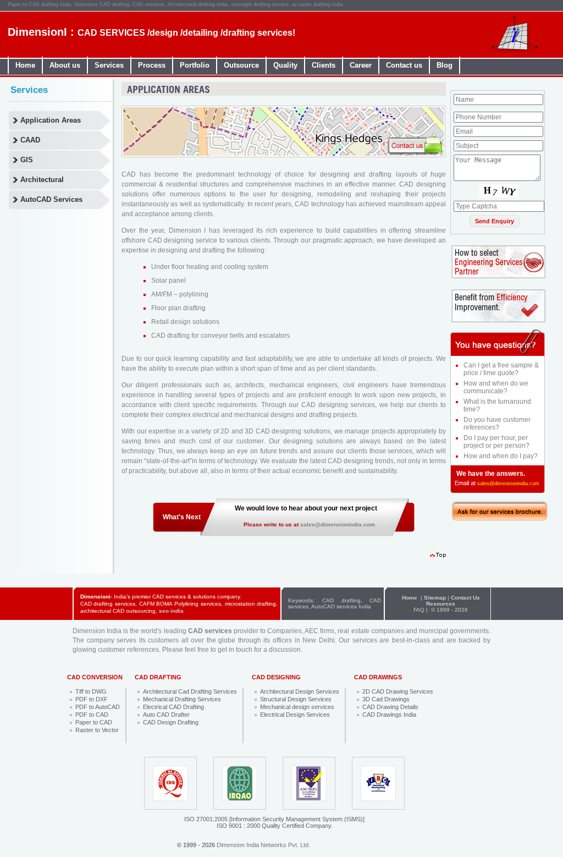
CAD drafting (341, 600)
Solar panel (168, 280)
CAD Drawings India (389, 714)
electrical (205, 415)
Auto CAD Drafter (166, 714)
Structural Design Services (296, 699)
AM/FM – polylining (179, 294)
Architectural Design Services (299, 691)
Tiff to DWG (91, 691)
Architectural (42, 179)
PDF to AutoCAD (97, 707)
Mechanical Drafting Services (182, 699)
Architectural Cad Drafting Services (190, 691)
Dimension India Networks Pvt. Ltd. (263, 845)
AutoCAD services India (341, 606)
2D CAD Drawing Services (397, 691)
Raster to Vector (97, 730)
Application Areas (50, 120)
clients (203, 214)
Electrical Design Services (295, 714)
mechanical (286, 385)
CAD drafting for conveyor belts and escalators (220, 335)
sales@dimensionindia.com (337, 524)
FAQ (418, 610)
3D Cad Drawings (386, 699)
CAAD (30, 140)
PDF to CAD (91, 714)
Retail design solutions (185, 322)
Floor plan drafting (178, 308)
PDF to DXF (91, 699)
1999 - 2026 (452, 610)
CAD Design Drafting (170, 722)
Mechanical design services (297, 707)
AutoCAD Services (51, 199)
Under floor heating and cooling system (209, 267)
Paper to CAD (93, 722)
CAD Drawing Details (390, 707)
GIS (26, 160)
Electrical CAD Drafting (173, 707)
